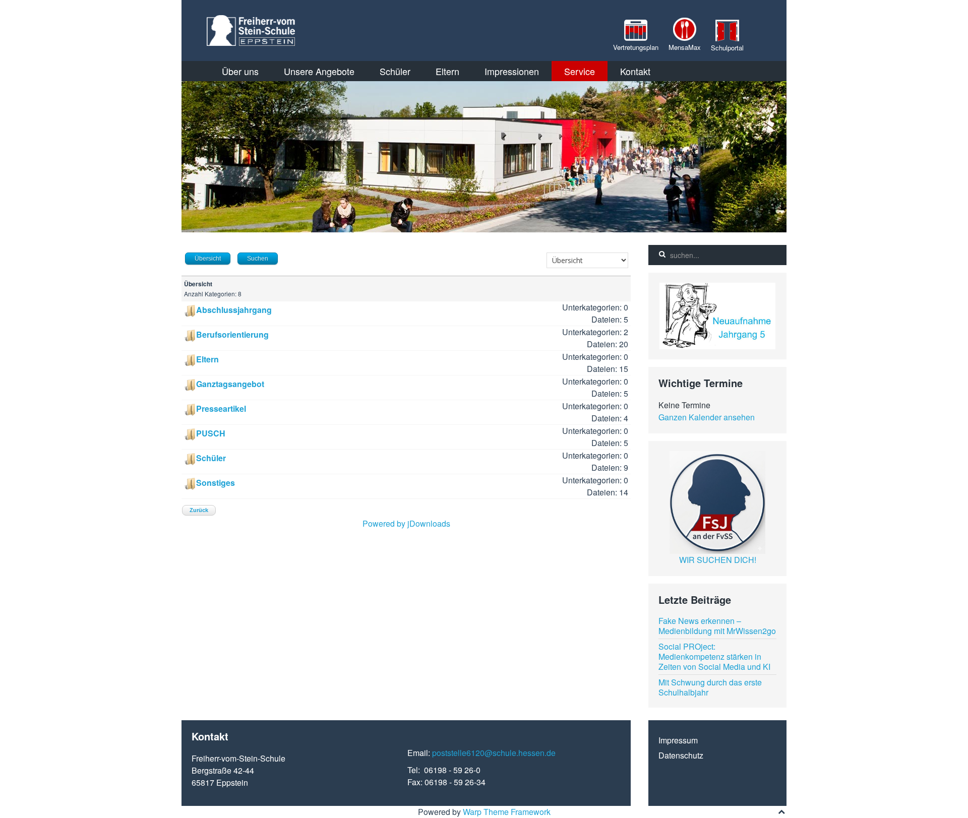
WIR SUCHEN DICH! (717, 559)
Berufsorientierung (232, 334)
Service (579, 71)
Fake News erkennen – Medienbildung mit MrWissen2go (717, 626)
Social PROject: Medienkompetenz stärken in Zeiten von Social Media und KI (714, 656)
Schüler (395, 71)
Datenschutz (680, 755)
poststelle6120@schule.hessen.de (494, 753)
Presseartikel (221, 408)
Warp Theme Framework (507, 811)
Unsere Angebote (319, 71)
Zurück (199, 510)
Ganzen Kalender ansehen (706, 417)
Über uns (240, 71)
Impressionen (512, 71)
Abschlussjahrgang (234, 310)
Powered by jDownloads (406, 523)
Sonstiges (215, 482)
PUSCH (210, 433)
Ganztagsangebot (230, 384)
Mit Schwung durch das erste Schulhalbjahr (710, 687)
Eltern (447, 71)
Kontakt (635, 71)
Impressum (678, 740)
